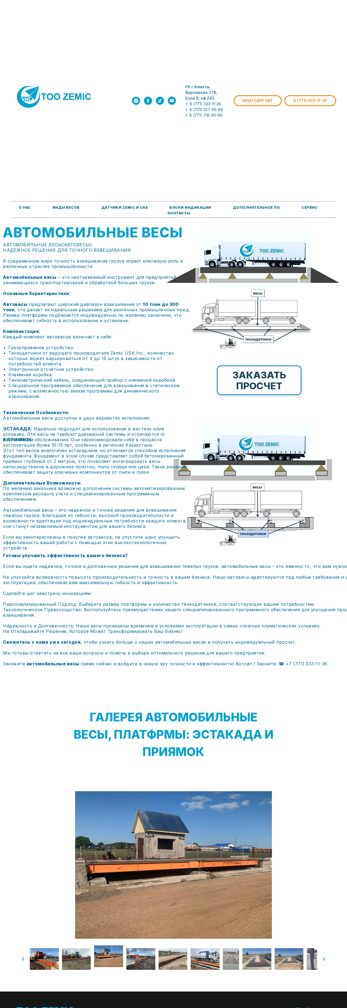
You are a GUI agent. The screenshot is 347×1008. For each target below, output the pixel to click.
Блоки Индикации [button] (190, 207)
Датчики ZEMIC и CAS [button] (124, 207)
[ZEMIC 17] (172, 101)
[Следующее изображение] (324, 959)
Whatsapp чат (258, 100)
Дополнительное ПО (256, 207)
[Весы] (148, 101)
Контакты (179, 213)
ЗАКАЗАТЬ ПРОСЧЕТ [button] (259, 380)
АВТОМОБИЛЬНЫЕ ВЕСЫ (93, 232)
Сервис (309, 207)
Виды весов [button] (66, 207)
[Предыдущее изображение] (23, 959)
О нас (25, 207)
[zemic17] (136, 101)
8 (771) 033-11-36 (205, 104)
